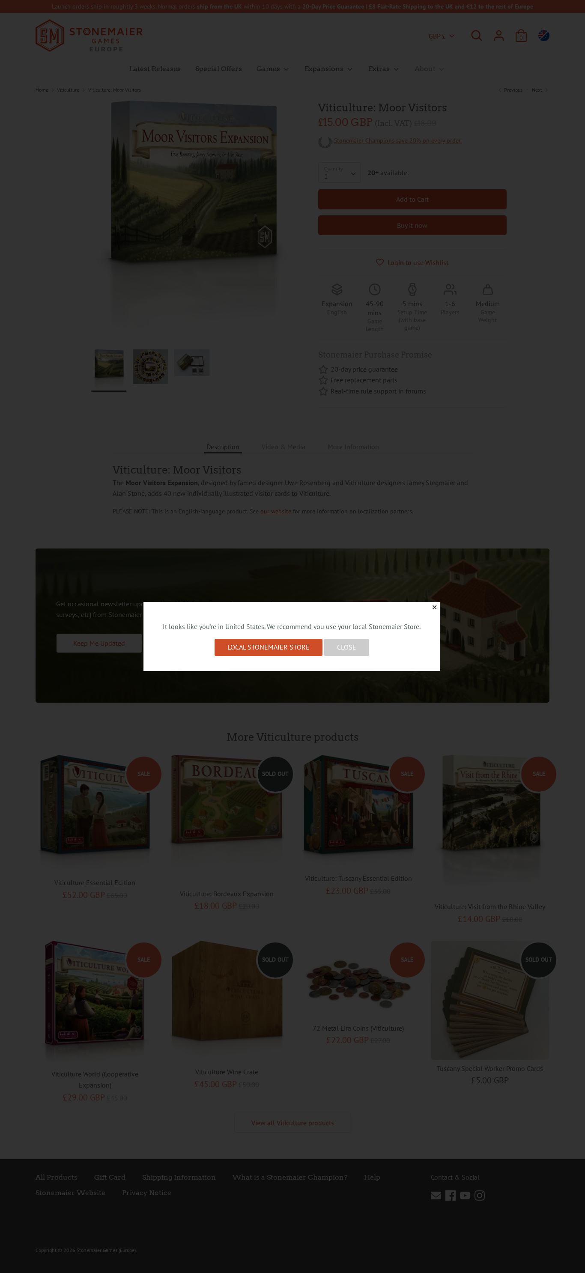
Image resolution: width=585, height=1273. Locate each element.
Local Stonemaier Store (268, 647)
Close (346, 647)
